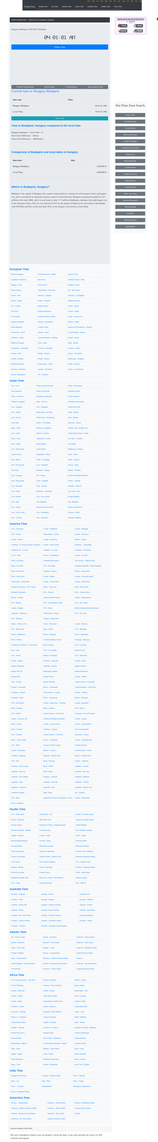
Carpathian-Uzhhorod (18, 280)
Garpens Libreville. (49, 1017)
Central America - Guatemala (85, 682)
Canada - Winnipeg (81, 529)
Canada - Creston (81, 719)
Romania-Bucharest (44, 311)
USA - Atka (15, 761)
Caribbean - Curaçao (50, 729)
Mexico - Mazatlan (49, 634)
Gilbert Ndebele (81, 825)
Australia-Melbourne (86, 915)
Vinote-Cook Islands (18, 856)
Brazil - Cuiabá (16, 724)
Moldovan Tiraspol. (17, 343)
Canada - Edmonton (81, 703)
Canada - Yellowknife (82, 798)
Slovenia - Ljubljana (45, 295)
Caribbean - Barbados (18, 756)
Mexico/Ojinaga (130, 207)
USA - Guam (15, 883)
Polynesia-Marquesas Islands (85, 856)
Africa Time (118, 6)
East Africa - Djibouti (18, 1012)
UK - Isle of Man (74, 290)
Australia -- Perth (17, 899)
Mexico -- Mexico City (19, 624)
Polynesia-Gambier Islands (85, 820)
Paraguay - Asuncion (50, 777)
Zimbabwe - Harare (17, 1006)
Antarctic (79, 958)
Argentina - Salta (49, 787)
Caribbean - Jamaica (50, 666)
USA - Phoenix (48, 592)
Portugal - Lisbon (74, 285)
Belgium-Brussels (74, 301)
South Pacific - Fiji (45, 814)
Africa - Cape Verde (18, 948)
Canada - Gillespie (81, 692)
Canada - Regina (49, 576)
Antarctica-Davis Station (84, 953)
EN (89, 1)
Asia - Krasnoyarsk (17, 465)
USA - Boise (15, 745)
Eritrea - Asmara (80, 1059)
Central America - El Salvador (53, 713)
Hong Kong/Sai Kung (95, 87)
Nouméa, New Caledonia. (84, 851)
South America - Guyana (51, 692)
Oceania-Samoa (16, 825)
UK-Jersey (14, 311)
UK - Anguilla (80, 792)
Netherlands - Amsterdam (19, 348)
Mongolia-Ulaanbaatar (44, 396)
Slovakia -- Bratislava (18, 369)
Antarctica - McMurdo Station (86, 948)
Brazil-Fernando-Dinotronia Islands (87, 608)
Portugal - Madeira (17, 953)
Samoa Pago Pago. (45, 883)
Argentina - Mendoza (82, 777)
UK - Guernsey (43, 374)
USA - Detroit (16, 713)
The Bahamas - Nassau (51, 613)
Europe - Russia (73, 338)
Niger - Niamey (79, 1022)
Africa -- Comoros (17, 1086)
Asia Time (54, 6)
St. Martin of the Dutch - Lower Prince (24, 645)
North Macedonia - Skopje (47, 274)
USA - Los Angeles (50, 650)
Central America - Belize (83, 750)
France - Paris (15, 295)
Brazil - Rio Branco (17, 571)
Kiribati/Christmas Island (25, 87)
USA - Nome (47, 608)
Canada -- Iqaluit (16, 661)
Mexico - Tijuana (80, 539)
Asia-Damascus (16, 391)
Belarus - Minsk (16, 301)
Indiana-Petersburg (81, 671)
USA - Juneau (16, 655)
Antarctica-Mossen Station (85, 969)
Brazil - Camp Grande (18, 740)
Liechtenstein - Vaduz (45, 364)
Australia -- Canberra (18, 926)
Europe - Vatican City (75, 316)
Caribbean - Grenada (18, 692)
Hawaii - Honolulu (17, 820)
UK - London (15, 306)
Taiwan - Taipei (73, 465)
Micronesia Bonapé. (82, 846)
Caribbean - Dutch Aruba (19, 766)
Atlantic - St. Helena (50, 937)
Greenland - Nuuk (17, 698)
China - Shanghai (42, 481)
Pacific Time (79, 6)
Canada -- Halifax (81, 676)
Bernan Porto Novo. (18, 1033)
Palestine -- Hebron (74, 486)
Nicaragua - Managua (82, 640)
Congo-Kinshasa (80, 1038)
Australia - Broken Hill (19, 905)
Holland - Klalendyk (50, 655)
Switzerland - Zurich (18, 332)
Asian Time (17, 380)
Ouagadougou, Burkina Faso (53, 1001)
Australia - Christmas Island (51, 1076)
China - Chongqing (43, 460)
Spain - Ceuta (79, 1049)
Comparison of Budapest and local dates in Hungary (44, 152)
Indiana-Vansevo (80, 666)
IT (128, 1)
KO (123, 1)
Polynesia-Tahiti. (81, 841)
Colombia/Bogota (71, 87)
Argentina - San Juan (82, 771)
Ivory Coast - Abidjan (81, 1064)
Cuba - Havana (16, 682)
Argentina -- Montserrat (19, 613)
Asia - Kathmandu (42, 512)
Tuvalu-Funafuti (16, 846)
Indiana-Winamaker (17, 666)
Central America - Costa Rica (53, 734)
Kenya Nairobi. (16, 1038)
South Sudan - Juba (81, 991)
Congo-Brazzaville (80, 1006)
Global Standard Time (18, 20)
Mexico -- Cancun (49, 750)
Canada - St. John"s (81, 555)
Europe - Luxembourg (75, 369)
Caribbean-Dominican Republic (54, 719)
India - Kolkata (73, 417)
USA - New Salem (81, 603)
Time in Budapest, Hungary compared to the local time (46, 125)
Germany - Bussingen (45, 348)
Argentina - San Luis (18, 771)
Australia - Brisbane (48, 899)
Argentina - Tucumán (50, 782)
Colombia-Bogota (81, 745)
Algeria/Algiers (49, 87)
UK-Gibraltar (15, 316)
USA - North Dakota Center (52, 603)
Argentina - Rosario (50, 571)
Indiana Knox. (16, 676)
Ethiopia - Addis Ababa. (51, 1049)
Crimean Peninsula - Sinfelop (48, 338)
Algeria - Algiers (16, 1054)
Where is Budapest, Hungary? (30, 186)
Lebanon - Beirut (74, 512)
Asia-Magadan (41, 502)
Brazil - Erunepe (16, 708)
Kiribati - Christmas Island (85, 814)
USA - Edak (15, 798)
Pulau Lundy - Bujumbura (52, 1038)
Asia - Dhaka (15, 491)
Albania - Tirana (43, 332)
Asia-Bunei (72, 444)
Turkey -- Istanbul (44, 301)
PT (111, 1)
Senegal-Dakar (48, 1033)
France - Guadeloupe (50, 698)
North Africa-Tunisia (50, 996)
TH (102, 1)
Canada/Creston (130, 167)
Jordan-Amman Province (44, 386)
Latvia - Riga (42, 343)
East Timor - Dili (73, 491)
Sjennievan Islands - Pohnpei (21, 830)
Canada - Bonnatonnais (83, 597)
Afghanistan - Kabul (43, 438)
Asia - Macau (15, 460)
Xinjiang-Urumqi (74, 391)
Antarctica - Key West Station (86, 963)
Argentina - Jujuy (17, 782)
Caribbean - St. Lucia (50, 550)
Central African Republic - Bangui (55, 1043)
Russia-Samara (16, 290)
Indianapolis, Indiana (50, 671)
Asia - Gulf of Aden (18, 512)
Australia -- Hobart (85, 921)
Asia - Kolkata (16, 496)
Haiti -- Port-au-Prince (82, 592)
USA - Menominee (17, 629)
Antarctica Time (20, 1097)
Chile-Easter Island (17, 851)
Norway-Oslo (42, 285)
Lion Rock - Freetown (50, 1027)
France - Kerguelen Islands (20, 1092)
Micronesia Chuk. (45, 820)
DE (140, 1)
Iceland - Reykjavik (17, 942)
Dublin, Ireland (43, 306)
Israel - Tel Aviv (41, 402)
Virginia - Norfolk (17, 835)
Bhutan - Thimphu (74, 470)
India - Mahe (46, 1081)
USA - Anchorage (17, 529)
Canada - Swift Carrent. (51, 545)
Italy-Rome (41, 280)
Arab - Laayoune (80, 996)
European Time (19, 269)
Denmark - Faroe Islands (51, 942)
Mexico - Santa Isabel (82, 571)
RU (106, 1)
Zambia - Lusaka (80, 980)
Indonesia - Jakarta (74, 423)
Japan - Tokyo (16, 428)
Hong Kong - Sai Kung (44, 412)
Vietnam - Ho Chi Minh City (78, 428)
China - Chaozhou (17, 396)
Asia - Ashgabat (16, 407)
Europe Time (43, 6)
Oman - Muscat (73, 412)
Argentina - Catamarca (18, 787)
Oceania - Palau (44, 835)
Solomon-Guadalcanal (46, 851)
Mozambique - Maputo (19, 1043)
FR (132, 1)
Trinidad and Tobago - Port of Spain (23, 587)
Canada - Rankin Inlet (82, 582)
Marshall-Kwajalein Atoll (19, 878)
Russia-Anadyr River (75, 507)
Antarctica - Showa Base (84, 942)
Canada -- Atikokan (81, 761)
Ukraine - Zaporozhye (45, 322)
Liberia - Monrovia (49, 1006)
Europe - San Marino (75, 353)
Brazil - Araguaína (17, 803)
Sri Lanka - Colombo (75, 438)
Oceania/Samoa (130, 128)
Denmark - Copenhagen (76, 295)
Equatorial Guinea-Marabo (52, 1012)
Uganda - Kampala (49, 1022)
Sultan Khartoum (17, 1059)
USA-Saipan (15, 862)
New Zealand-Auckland (84, 830)
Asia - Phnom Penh (17, 449)
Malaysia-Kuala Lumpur (44, 507)
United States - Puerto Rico (20, 582)
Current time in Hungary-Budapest (35, 91)
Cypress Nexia (73, 274)
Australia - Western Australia (51, 905)
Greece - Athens (73, 306)
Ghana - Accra (79, 1012)
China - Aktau (73, 454)
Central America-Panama (51, 597)
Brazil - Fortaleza (49, 708)
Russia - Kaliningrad (18, 374)
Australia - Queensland (87, 910)
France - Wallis (81, 835)
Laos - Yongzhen (42, 465)
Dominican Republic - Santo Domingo (88, 566)
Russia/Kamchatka (130, 220)
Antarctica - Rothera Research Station (55, 958)
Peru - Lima (15, 650)
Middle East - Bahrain (75, 449)
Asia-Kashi (15, 470)
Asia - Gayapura (16, 475)
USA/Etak (130, 213)
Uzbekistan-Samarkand (76, 402)
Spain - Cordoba (16, 729)
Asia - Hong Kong (17, 481)
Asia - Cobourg (16, 518)
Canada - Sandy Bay (50, 539)
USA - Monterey (16, 618)
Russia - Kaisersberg (75, 386)
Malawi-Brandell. (80, 1054)
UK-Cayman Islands (82, 729)
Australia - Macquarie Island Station (55, 963)
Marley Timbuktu (80, 1017)
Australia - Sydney (17, 910)
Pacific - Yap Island (45, 867)
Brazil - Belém (48, 766)
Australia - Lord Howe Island (51, 921)
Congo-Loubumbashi (81, 1033)
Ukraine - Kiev (16, 353)
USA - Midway (81, 883)
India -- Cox (15, 1081)
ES (136, 1)
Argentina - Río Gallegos (19, 777)
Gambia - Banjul (48, 991)
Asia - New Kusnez (43, 496)
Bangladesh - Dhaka (43, 454)
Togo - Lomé (15, 1049)
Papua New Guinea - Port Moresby (51, 878)
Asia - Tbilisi (15, 433)
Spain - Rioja (47, 792)
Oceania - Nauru (45, 841)
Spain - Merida (48, 629)
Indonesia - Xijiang (42, 470)
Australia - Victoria (85, 905)
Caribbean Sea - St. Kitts (19, 550)
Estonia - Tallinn (73, 322)
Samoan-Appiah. (81, 878)
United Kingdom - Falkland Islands (23, 963)
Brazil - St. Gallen (17, 566)
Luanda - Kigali (16, 1001)
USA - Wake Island (17, 814)
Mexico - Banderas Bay (83, 756)
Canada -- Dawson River (51, 724)
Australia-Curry (84, 894)
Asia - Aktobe (16, 507)
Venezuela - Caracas (82, 734)
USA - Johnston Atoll (83, 862)
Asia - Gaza (15, 386)
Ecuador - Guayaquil (18, 687)
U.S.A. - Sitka (16, 555)
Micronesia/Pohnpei (130, 135)
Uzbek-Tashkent (73, 396)
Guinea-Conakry (80, 1001)
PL (115, 1)
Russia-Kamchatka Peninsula (78, 475)
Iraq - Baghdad (73, 502)
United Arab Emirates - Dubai (78, 433)
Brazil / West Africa (130, 194)
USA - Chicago (16, 734)
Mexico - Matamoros (18, 634)
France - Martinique (81, 634)
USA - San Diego (49, 566)
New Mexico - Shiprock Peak (85, 560)
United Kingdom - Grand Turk (85, 687)
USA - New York (81, 613)
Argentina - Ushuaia (82, 766)
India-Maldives (47, 1086)
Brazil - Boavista (49, 761)
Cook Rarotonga (45, 830)
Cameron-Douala (80, 1043)
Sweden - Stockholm (45, 369)
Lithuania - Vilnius (17, 338)
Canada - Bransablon (18, 750)
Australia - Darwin (47, 894)
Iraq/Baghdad (130, 226)
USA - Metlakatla (81, 629)
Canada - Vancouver (82, 534)
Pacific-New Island (17, 872)
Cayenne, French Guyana (52, 745)
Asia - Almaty (16, 412)
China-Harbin (41, 449)
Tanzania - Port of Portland (52, 985)
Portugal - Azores (49, 948)
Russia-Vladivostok (43, 391)
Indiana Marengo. (49, 682)
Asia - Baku (15, 502)
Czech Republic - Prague (76, 332)
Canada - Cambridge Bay (83, 740)
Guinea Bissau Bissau (18, 1022)
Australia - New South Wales (21, 915)
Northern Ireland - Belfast (46, 316)
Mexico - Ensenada (81, 698)
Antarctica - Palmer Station (85, 937)
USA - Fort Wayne (17, 703)
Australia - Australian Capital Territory (54, 926)
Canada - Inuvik (80, 661)
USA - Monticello (81, 655)
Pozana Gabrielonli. (50, 980)
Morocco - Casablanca (18, 1017)
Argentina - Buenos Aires (52, 756)
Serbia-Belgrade (16, 327)
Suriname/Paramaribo (130, 200)
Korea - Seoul (16, 438)
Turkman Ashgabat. (74, 518)
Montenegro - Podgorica (76, 359)
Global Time (29, 6)
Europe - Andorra (44, 353)
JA (97, 1)
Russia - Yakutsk (73, 460)
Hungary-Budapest (17, 322)
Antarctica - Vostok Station (52, 969)
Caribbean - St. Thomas (83, 550)
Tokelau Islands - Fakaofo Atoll (50, 856)
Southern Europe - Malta (76, 280)
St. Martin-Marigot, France (52, 640)
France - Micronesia (50, 624)
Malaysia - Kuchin (42, 433)
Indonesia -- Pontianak (44, 491)
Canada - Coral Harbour (83, 724)
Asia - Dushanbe (16, 486)
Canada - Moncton (81, 624)
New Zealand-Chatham (47, 862)
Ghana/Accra (130, 154)
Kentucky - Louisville (50, 661)
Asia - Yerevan (16, 417)
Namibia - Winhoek (17, 1027)
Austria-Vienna (43, 327)
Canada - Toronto (17, 539)
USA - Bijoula (16, 603)
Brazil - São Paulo (17, 560)
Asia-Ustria (15, 423)
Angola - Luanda (17, 996)
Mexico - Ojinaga (17, 597)
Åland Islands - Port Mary (46, 290)
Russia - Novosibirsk (43, 423)
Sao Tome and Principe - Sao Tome (23, 980)
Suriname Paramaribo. (18, 592)
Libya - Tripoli (48, 1054)
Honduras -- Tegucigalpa (83, 545)
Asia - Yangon (16, 444)
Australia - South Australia (50, 910)
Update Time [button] (59, 47)
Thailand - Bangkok (18, 402)
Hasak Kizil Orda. (74, 407)
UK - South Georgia (18, 937)
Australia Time (92, 6)
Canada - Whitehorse (50, 529)
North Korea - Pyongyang (45, 417)
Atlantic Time (105, 6)
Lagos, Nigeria (79, 985)
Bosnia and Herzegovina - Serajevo (80, 327)
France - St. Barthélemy (51, 555)
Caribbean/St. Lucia (130, 174)
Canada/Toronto (130, 187)
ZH (93, 1)
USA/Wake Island (130, 121)
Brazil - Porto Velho (81, 587)
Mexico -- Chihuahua (50, 740)
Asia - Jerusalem (42, 518)
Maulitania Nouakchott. (51, 1059)
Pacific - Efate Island (83, 872)
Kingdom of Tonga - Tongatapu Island (52, 825)
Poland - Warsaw (43, 359)
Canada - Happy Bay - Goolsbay (54, 703)
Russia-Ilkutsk (41, 444)
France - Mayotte (79, 1076)
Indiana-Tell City (17, 671)
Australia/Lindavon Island (130, 148)
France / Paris (130, 115)
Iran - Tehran (40, 475)
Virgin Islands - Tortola (51, 534)
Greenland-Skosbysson (51, 560)
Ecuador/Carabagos (130, 141)
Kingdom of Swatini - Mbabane (85, 1027)
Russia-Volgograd (17, 274)
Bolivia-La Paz (80, 650)
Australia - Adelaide (86, 899)
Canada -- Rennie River (51, 582)
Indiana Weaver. (48, 676)
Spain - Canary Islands (18, 958)
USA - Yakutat (16, 534)
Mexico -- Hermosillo (50, 687)
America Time (66, 6)
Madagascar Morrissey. (19, 1076)
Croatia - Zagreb (73, 311)
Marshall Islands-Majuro (19, 841)
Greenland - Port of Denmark (85, 713)
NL (119, 1)
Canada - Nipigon (17, 608)
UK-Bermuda (15, 969)
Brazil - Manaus (16, 640)
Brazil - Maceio (48, 645)
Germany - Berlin (74, 348)
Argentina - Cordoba (82, 782)
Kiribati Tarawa (44, 872)
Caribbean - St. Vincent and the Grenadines (26, 545)
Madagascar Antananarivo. (82, 1086)
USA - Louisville (80, 645)
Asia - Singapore (42, 407)
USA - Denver (80, 708)
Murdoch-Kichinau (17, 364)
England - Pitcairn (17, 867)
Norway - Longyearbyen (51, 953)
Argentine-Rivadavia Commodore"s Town (57, 798)
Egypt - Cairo (15, 1064)
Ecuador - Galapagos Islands (85, 867)
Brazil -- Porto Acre (50, 587)
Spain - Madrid (73, 343)
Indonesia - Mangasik (43, 428)
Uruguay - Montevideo (51, 618)
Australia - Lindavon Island (20, 921)
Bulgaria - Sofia (16, 285)
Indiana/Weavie (130, 181)
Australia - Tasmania (18, 894)
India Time (16, 1070)
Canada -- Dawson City (19, 719)
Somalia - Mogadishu (50, 1064)
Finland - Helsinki (17, 359)
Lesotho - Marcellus (18, 991)
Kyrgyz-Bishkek (73, 496)
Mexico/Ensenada (130, 161)
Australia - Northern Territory (51, 915)
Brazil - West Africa (18, 576)
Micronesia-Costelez (46, 846)
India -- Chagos (78, 1081)
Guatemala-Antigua (17, 792)
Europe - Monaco (74, 364)
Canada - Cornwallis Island (84, 576)
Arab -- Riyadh (41, 486)
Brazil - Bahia (48, 771)
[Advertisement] (59, 65)
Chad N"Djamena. (17, 985)
